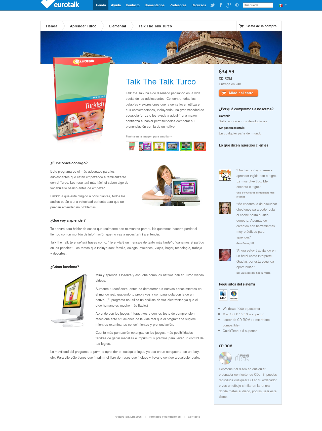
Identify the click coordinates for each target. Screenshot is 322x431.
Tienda (100, 5)
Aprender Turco (83, 25)
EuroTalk (60, 5)
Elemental (117, 25)
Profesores (178, 5)
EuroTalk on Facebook (221, 5)
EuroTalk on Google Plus (229, 5)
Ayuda (116, 5)
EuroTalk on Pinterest (237, 5)
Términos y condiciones (165, 416)
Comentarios (155, 5)
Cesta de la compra (261, 25)
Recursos (198, 5)
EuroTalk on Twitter (213, 5)
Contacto (133, 5)
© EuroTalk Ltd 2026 (128, 416)
